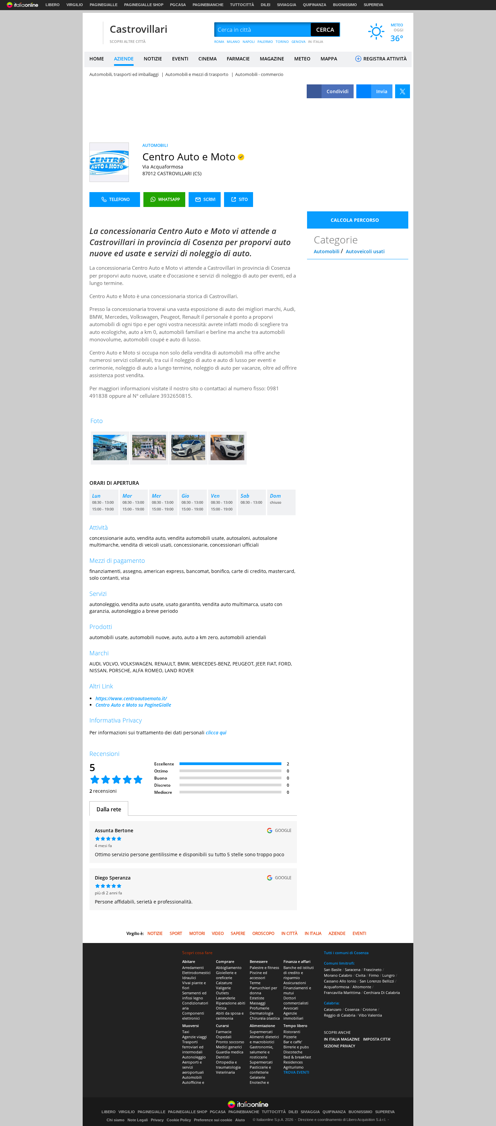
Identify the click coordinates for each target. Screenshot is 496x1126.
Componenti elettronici (193, 1016)
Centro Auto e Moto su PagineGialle (133, 705)
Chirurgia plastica (265, 1018)
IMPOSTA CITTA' (377, 1039)
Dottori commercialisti (295, 1000)
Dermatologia (261, 1013)
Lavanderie (225, 997)
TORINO (282, 41)
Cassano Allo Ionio (340, 981)
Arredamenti (193, 967)
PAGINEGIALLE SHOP (143, 5)
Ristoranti (291, 1031)
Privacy (157, 1120)
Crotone (370, 1009)
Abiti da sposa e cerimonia (230, 1016)
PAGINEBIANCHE (208, 5)
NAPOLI (249, 41)
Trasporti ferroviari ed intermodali (192, 1046)
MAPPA (329, 58)
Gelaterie (257, 1077)
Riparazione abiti (230, 1002)
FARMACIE (238, 58)
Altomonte (362, 986)
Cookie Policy (179, 1120)
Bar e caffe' (292, 1041)
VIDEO (218, 933)
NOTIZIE (153, 58)
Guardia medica (229, 1051)
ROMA (219, 41)
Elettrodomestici (196, 972)
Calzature (224, 982)
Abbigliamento (229, 967)
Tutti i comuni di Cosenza (346, 952)
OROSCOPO (263, 933)
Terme (255, 982)
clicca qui (216, 732)
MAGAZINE (272, 58)
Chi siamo (116, 1120)
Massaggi (258, 1002)
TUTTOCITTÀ (242, 5)
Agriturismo (293, 1067)
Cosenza (352, 1009)
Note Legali (138, 1120)
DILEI (265, 5)
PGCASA (178, 5)
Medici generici (229, 1046)
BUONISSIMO (345, 5)
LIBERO (53, 5)
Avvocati (290, 1008)
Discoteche (292, 1051)
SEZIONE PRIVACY (339, 1045)
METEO (302, 58)
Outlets (222, 992)
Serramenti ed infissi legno (194, 995)
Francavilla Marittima (342, 992)
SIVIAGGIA (286, 5)
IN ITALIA (315, 41)
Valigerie (223, 987)
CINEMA (207, 58)
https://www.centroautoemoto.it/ (131, 698)
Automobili (326, 251)
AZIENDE (124, 58)
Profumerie (259, 1008)
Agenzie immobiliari (293, 1016)
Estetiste (257, 997)
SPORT (176, 933)
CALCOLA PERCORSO (355, 220)
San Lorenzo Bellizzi (377, 981)
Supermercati (261, 1031)
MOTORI (197, 933)
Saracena (352, 969)
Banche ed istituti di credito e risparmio (298, 972)
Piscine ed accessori (258, 975)
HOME (96, 58)
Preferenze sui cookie (213, 1120)
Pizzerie (290, 1036)
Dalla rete (109, 809)
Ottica (221, 1008)
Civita (360, 975)
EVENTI (180, 58)
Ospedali (223, 1036)
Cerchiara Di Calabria (382, 992)
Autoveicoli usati (365, 251)
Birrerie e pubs (296, 1046)
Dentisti (222, 1056)
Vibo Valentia (370, 1015)
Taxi (185, 1031)
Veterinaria (225, 1072)
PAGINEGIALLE (103, 5)
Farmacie (223, 1031)
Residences (293, 1062)
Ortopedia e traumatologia (228, 1064)
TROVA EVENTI (296, 1072)
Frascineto (373, 969)
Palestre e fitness (264, 967)
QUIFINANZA (314, 5)
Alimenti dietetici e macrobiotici (264, 1039)
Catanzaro (332, 1009)
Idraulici (189, 977)
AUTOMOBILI (155, 145)
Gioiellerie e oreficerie (226, 975)
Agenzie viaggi (194, 1036)
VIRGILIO (74, 5)
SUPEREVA (373, 5)
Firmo (374, 975)
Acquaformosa (336, 986)
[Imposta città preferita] (93, 30)
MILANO (233, 41)
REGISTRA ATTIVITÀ (384, 58)
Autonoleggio (194, 1056)
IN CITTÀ (289, 933)
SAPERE (238, 933)
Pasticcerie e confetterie (260, 1070)
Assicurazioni (294, 982)
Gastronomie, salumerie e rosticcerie (261, 1051)
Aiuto (240, 1120)
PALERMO (265, 41)
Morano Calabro (338, 975)
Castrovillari (138, 29)
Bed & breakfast (297, 1056)
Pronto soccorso (230, 1041)
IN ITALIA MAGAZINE (342, 1039)
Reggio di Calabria (339, 1015)
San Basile (332, 969)
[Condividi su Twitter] (402, 91)
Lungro (388, 975)
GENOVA (298, 41)
